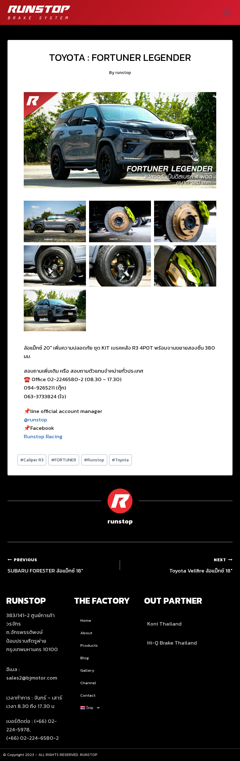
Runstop (94, 460)
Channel (88, 683)
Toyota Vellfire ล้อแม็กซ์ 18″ (200, 566)
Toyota (120, 460)
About (86, 633)
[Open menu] (226, 12)
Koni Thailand (164, 624)
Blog (84, 658)
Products (89, 645)
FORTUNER (63, 460)
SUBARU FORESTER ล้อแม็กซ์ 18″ (45, 566)
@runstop (35, 419)
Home (85, 620)
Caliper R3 (31, 460)
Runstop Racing (43, 436)
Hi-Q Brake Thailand (172, 643)
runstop (123, 72)
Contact (87, 695)
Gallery (87, 670)
